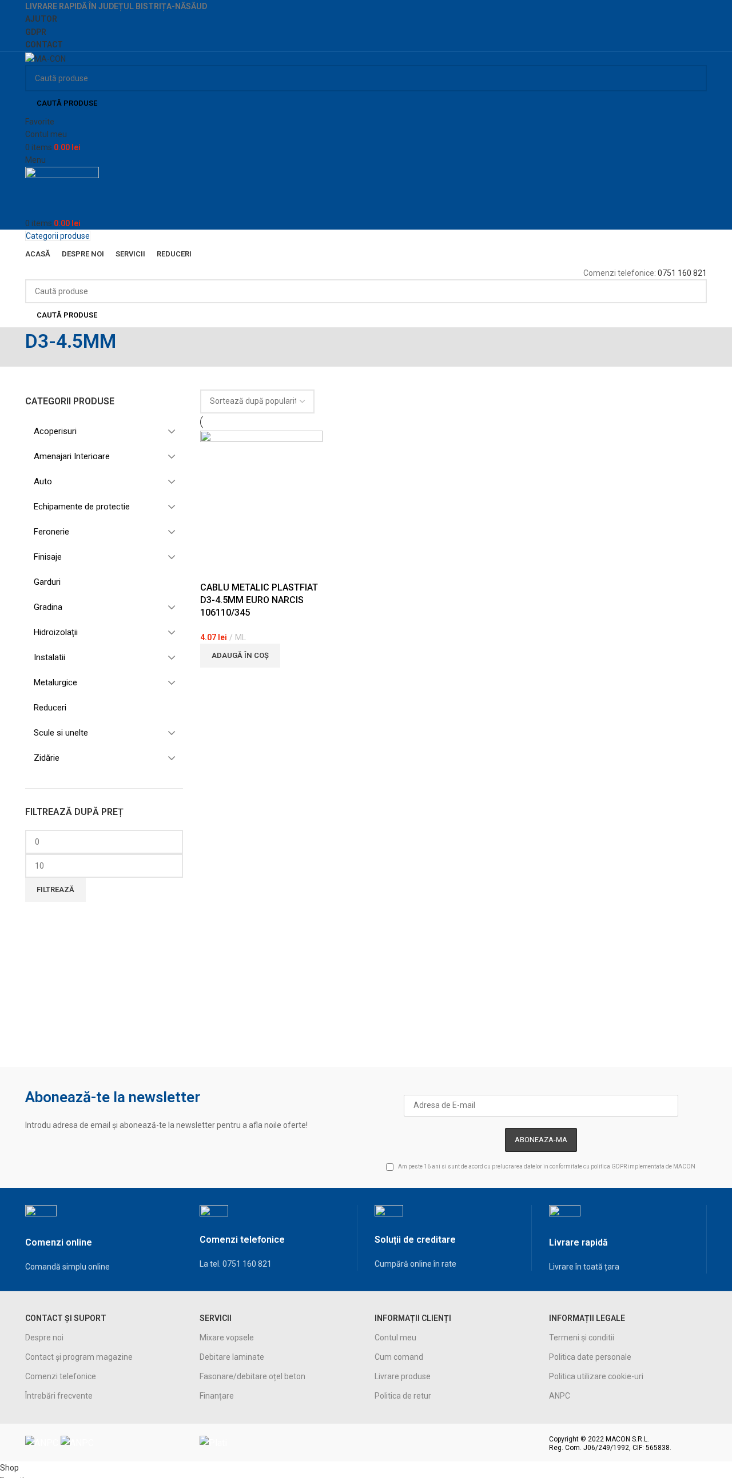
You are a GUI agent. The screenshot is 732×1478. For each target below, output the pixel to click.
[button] (240, 656)
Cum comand (399, 1356)
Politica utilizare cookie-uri (596, 1376)
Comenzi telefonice (60, 1376)
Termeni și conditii (581, 1337)
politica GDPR (609, 1166)
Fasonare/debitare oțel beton (252, 1376)
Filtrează (55, 889)
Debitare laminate (232, 1356)
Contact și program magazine (79, 1356)
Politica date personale (590, 1356)
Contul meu (395, 1337)
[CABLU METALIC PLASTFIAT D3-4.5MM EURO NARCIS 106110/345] (261, 490)
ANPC (559, 1395)
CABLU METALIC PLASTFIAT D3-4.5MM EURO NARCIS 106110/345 (259, 600)
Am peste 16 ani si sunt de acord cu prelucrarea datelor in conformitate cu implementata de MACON (546, 1166)
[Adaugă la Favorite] (214, 567)
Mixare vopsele (227, 1337)
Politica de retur (403, 1395)
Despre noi (44, 1337)
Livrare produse (403, 1376)
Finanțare (217, 1395)
